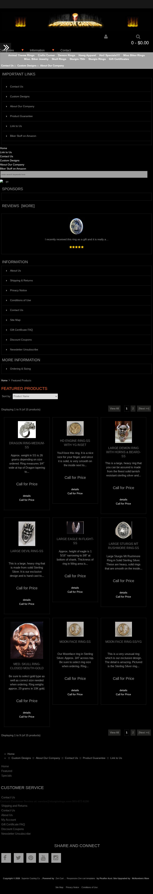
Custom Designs (26, 65)
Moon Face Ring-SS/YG (123, 641)
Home (3, 148)
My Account (8, 819)
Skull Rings (59, 59)
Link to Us (16, 126)
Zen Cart (60, 878)
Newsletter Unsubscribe (24, 349)
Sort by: (7, 396)
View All (114, 408)
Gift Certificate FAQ (21, 329)
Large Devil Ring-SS (26, 551)
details (27, 495)
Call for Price (26, 500)
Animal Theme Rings (21, 55)
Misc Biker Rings (134, 55)
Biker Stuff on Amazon (23, 136)
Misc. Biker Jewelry (36, 59)
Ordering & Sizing (20, 368)
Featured (6, 770)
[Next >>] (144, 408)
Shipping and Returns (14, 805)
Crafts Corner (46, 55)
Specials (6, 775)
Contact (65, 50)
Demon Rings (66, 55)
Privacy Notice (18, 290)
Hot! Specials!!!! (109, 55)
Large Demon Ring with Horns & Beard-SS (123, 452)
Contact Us (7, 65)
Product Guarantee (21, 116)
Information (37, 50)
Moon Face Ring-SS (75, 641)
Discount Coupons (21, 339)
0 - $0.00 (140, 42)
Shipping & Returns (21, 280)
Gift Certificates (119, 59)
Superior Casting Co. (30, 878)
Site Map (15, 320)
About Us (15, 270)
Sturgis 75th (77, 59)
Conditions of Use (20, 300)
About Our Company (52, 65)
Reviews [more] (18, 206)
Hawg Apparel (87, 55)
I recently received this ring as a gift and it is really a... (76, 239)
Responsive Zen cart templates (81, 878)
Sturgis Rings (97, 59)
